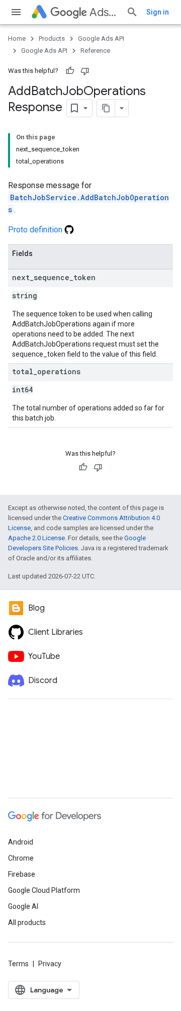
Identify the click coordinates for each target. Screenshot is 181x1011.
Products (52, 38)
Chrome (21, 858)
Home (17, 38)
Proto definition (36, 229)
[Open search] (132, 12)
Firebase (21, 874)
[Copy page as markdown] (106, 108)
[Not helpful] (85, 70)
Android (20, 842)
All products (27, 922)
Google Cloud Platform (44, 890)
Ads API (103, 12)
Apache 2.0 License (36, 538)
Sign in (157, 12)
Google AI (23, 906)
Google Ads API (101, 38)
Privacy (49, 964)
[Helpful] (69, 70)
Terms (18, 964)
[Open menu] (16, 12)
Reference (95, 50)
